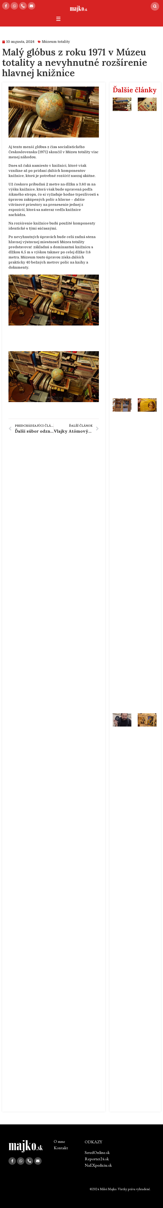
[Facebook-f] (6, 6)
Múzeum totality (56, 42)
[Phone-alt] (23, 6)
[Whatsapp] (14, 6)
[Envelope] (31, 6)
